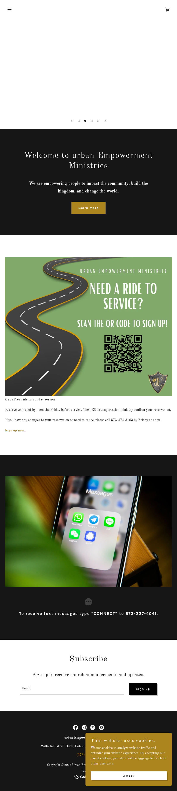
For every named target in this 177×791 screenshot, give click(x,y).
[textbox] (71, 689)
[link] (167, 9)
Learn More (88, 208)
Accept (128, 775)
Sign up (143, 689)
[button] (72, 121)
